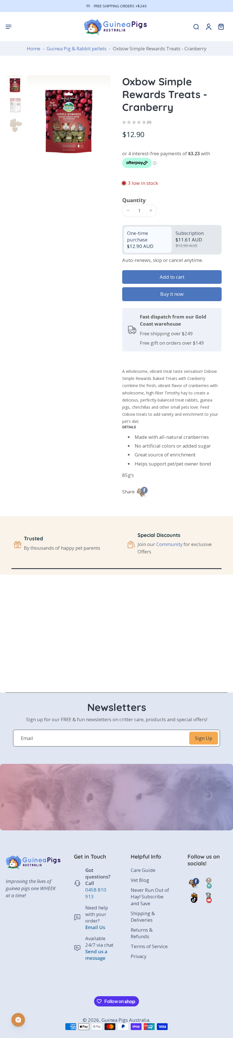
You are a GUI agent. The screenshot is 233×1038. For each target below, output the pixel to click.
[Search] (196, 26)
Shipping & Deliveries (143, 916)
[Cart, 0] (221, 26)
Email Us (95, 927)
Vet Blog (140, 880)
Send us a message (96, 954)
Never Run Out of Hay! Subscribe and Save (150, 896)
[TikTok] (194, 897)
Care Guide (143, 870)
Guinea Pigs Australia (125, 1020)
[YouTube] (208, 897)
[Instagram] (208, 882)
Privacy (138, 956)
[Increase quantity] (151, 210)
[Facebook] (194, 882)
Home (33, 48)
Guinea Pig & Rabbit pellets (77, 48)
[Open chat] (18, 1020)
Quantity (134, 200)
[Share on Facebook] (142, 491)
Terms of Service (149, 946)
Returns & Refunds (142, 932)
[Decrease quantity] (128, 210)
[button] (8, 26)
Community (169, 544)
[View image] (15, 84)
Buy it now (172, 294)
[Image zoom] (68, 117)
